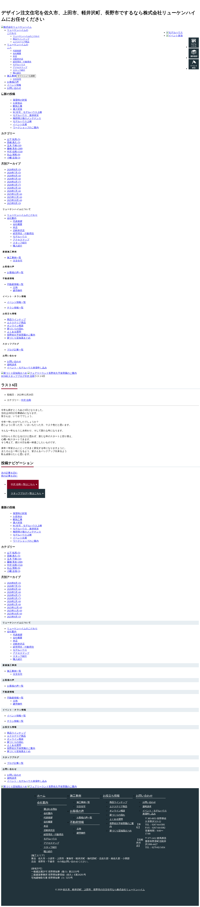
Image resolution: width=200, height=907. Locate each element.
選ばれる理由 (50, 809)
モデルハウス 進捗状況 (26, 115)
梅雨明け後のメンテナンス (27, 118)
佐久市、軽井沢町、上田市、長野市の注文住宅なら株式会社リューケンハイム (104, 889)
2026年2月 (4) (14, 188)
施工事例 (11, 76)
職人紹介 (17, 73)
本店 (15, 56)
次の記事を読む (9, 473)
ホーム (41, 795)
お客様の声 (13, 82)
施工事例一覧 (83, 802)
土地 (15, 287)
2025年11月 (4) (14, 197)
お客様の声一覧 (84, 817)
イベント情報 (14, 85)
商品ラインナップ (21, 39)
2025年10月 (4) (14, 200)
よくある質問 (116, 819)
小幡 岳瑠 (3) (13, 157)
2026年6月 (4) (14, 175)
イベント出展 (20, 124)
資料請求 (146, 806)
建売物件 (17, 290)
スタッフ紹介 (19, 70)
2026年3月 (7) (14, 185)
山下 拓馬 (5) (13, 139)
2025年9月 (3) (14, 203)
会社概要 (17, 53)
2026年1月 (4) (14, 191)
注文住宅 (17, 79)
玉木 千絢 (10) (14, 145)
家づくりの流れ (117, 815)
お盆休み (17, 103)
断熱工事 (17, 106)
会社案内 (11, 218)
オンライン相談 (117, 810)
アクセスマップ (20, 67)
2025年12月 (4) (14, 194)
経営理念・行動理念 (22, 62)
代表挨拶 (17, 51)
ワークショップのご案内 (26, 127)
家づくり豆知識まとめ (120, 830)
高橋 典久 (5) (13, 142)
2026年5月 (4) (14, 179)
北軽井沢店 (18, 59)
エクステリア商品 (21, 42)
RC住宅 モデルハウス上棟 (27, 112)
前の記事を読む (9, 476)
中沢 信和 (26, 400)
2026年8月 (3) (14, 169)
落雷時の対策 (20, 100)
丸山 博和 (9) (13, 154)
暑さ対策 (17, 109)
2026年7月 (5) (14, 172)
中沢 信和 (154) (15, 151)
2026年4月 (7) (14, 182)
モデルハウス (19, 65)
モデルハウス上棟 (22, 121)
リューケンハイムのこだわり (26, 36)
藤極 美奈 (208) (15, 148)
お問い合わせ (14, 88)
